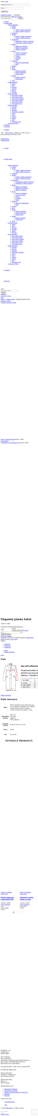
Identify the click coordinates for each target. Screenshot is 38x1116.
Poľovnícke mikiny (17, 100)
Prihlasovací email (6, 4)
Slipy (13, 85)
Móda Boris (9, 1108)
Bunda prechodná (20, 71)
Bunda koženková (20, 72)
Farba (2, 629)
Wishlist (6, 130)
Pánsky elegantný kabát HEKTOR (7, 898)
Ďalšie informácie (6, 695)
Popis (2, 655)
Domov (6, 21)
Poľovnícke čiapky (17, 95)
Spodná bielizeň (12, 82)
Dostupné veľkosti (6, 627)
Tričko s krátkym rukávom (23, 30)
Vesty (13, 80)
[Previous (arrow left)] (1, 1113)
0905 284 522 (9, 133)
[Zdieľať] (3, 1111)
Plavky (14, 90)
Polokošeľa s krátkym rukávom (24, 41)
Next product (4, 441)
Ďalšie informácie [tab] (9, 652)
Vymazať (25, 630)
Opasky (14, 117)
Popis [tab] (6, 650)
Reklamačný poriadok (10, 1090)
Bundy (14, 69)
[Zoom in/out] (7, 1111)
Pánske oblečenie (13, 25)
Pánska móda (8, 23)
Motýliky (14, 110)
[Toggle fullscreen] (5, 1111)
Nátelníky (15, 33)
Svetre (13, 51)
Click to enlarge (5, 614)
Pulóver (17, 56)
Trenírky (14, 89)
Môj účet (7, 126)
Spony (14, 113)
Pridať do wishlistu (6, 636)
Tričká (13, 28)
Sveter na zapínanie (21, 53)
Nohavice (14, 61)
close (6, 1)
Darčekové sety (16, 121)
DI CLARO (14, 639)
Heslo (3, 8)
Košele (14, 34)
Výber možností (5, 904)
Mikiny (14, 44)
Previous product (6, 301)
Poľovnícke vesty (17, 103)
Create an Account (16, 16)
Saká (13, 67)
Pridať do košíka (5, 634)
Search (21, 18)
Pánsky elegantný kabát (8, 439)
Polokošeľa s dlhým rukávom (24, 43)
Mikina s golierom (20, 49)
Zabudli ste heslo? (6, 15)
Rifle (16, 64)
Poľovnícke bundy (17, 97)
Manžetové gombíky (18, 112)
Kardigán (18, 57)
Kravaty (14, 108)
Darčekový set (15, 442)
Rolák (17, 59)
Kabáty (14, 76)
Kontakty (7, 125)
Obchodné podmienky (10, 1089)
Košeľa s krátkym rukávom (23, 36)
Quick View (4, 894)
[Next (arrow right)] (3, 1113)
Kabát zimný (19, 79)
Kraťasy (14, 66)
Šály (13, 120)
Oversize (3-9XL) (13, 123)
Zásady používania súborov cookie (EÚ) (16, 1092)
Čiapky (14, 118)
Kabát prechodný (20, 77)
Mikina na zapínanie (21, 46)
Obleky (14, 26)
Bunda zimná (19, 74)
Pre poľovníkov (12, 94)
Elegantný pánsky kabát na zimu (27, 898)
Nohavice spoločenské (22, 62)
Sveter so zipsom (20, 54)
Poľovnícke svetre (17, 102)
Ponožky (14, 92)
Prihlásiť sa (4, 11)
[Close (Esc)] (1, 1111)
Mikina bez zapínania (21, 48)
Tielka (13, 84)
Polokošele (15, 39)
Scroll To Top (5, 1114)
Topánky (14, 107)
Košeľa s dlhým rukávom (22, 38)
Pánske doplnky (12, 105)
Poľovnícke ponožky (18, 99)
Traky (13, 115)
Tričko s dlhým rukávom (22, 31)
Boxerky (14, 87)
